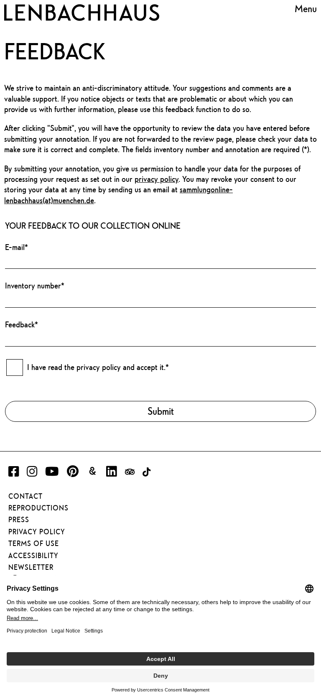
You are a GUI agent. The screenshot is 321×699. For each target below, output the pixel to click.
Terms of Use (33, 543)
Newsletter (31, 567)
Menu (306, 8)
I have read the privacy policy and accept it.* (98, 367)
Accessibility (33, 555)
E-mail (16, 247)
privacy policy (156, 179)
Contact (25, 496)
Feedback (21, 324)
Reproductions (38, 508)
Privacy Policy (36, 532)
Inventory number (34, 285)
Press (18, 519)
